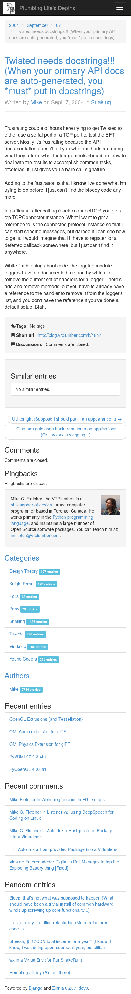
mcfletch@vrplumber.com (35, 535)
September (37, 25)
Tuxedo (26, 634)
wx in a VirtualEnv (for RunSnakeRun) (45, 960)
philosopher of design (31, 505)
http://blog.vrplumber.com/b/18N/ (69, 335)
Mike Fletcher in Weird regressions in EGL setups (57, 799)
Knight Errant (32, 583)
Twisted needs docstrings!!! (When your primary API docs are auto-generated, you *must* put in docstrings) (64, 75)
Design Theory (33, 571)
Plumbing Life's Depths (47, 8)
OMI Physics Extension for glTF (39, 744)
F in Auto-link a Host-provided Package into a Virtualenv (63, 849)
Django (35, 988)
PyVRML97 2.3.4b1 (28, 756)
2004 (14, 25)
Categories (22, 557)
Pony (23, 609)
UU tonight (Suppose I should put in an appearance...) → (67, 419)
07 (58, 25)
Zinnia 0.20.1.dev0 (70, 988)
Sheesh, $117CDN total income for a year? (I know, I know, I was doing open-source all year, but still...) (60, 944)
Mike (36, 102)
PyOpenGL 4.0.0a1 (28, 769)
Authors (17, 675)
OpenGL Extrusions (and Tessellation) (46, 719)
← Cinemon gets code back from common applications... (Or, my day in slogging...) (65, 431)
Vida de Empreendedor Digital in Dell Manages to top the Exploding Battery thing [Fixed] (64, 865)
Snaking (101, 102)
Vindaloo (27, 646)
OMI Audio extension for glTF (37, 731)
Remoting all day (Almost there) (39, 972)
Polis (23, 596)
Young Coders (33, 659)
